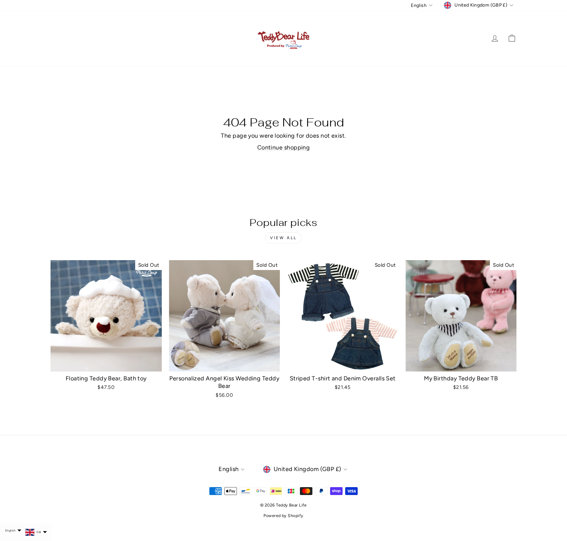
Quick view (106, 364)
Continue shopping (283, 147)
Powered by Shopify (283, 515)
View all (283, 238)
